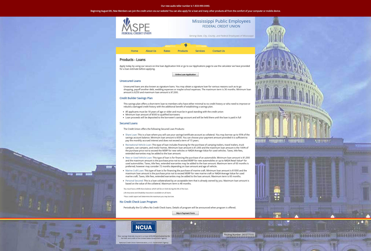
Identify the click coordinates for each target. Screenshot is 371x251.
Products (183, 50)
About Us (151, 50)
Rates (167, 50)
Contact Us (219, 50)
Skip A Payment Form (185, 213)
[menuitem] (136, 50)
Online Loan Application (185, 74)
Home (134, 50)
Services (200, 50)
